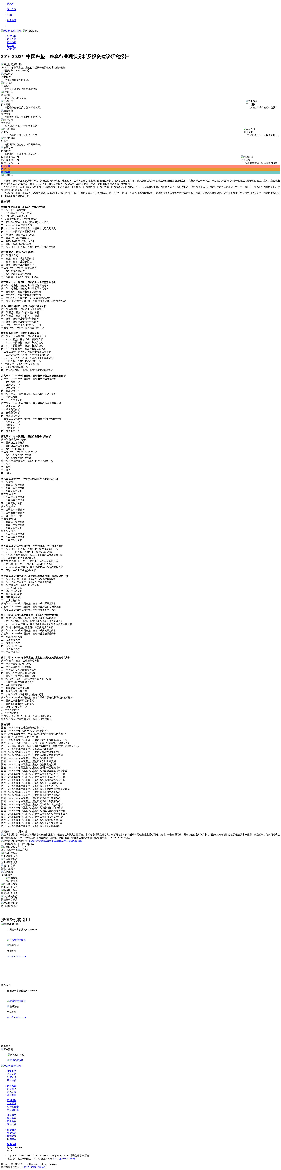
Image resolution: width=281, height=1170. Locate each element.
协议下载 (6, 169)
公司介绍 (11, 1071)
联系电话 (11, 1144)
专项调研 (11, 1103)
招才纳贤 (11, 1080)
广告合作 (11, 1121)
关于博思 (11, 48)
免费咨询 (11, 1133)
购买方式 (11, 1089)
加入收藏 (11, 20)
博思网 (10, 3)
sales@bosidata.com (16, 956)
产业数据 (11, 42)
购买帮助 (11, 1086)
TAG (9, 15)
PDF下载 (5, 166)
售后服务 (11, 1130)
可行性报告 (13, 1106)
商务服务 (11, 1115)
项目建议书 (13, 1109)
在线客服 (6, 172)
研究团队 (11, 1077)
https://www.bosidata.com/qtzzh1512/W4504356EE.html (55, 840)
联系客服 (11, 1095)
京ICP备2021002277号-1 (65, 1158)
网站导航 (11, 9)
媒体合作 (11, 1118)
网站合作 (11, 1124)
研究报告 (11, 36)
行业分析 (11, 39)
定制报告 (11, 1100)
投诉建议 (11, 1139)
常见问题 (11, 1092)
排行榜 (10, 45)
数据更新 (11, 1136)
